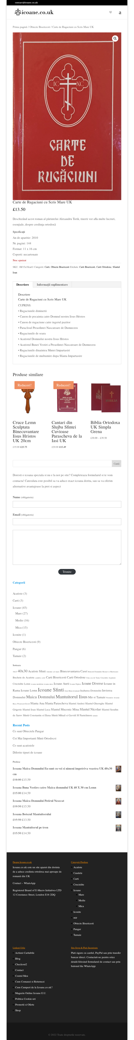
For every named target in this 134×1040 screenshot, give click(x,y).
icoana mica (48, 684)
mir (75, 917)
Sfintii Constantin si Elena (37, 715)
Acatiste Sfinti (37, 671)
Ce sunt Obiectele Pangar (28, 731)
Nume (23, 497)
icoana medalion (37, 684)
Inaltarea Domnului (90, 690)
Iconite (77, 911)
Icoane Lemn (29, 690)
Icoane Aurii (61, 683)
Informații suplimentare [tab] (52, 284)
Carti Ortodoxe (103, 267)
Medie (82, 900)
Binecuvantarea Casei (73, 671)
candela (38, 677)
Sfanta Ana (37, 703)
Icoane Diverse (92, 683)
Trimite (67, 572)
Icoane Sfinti (51, 689)
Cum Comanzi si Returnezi (29, 981)
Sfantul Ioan (29, 709)
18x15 (15, 671)
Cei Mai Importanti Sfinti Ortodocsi (34, 738)
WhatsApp (29, 883)
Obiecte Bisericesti (40, 27)
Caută (116, 463)
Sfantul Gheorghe (94, 703)
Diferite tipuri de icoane (27, 752)
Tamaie (77, 934)
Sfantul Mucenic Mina (65, 709)
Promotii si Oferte (24, 1004)
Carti (47, 267)
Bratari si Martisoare (110, 671)
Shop (18, 1010)
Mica (81, 906)
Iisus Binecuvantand (72, 691)
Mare (81, 894)
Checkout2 (21, 964)
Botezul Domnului (95, 671)
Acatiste (77, 867)
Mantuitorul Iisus (71, 696)
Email (23, 514)
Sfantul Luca (43, 709)
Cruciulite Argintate (108, 677)
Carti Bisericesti (87, 267)
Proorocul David (23, 703)
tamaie (95, 715)
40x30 (22, 670)
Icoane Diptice (75, 684)
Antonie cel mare (52, 671)
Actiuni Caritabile (24, 952)
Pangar (77, 929)
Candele (77, 873)
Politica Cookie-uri (25, 998)
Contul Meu (21, 975)
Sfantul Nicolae (90, 709)
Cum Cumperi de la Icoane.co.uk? (34, 987)
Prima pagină (20, 27)
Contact (19, 970)
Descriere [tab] (22, 284)
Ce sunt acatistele (23, 745)
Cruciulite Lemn (21, 683)
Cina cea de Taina (93, 677)
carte (43, 677)
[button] (115, 38)
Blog (17, 958)
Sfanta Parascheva (56, 703)
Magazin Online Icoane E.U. (30, 993)
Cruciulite (78, 884)
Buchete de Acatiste (23, 677)
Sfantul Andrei (76, 703)
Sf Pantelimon (84, 715)
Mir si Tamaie (97, 697)
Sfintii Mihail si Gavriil (63, 715)
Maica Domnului (40, 696)
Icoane (77, 890)
